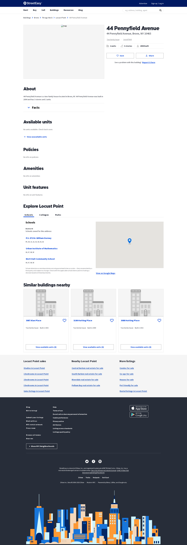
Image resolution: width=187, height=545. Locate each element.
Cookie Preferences (60, 418)
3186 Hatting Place (83, 320)
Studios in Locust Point (34, 368)
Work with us (31, 421)
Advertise (143, 3)
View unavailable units (37, 137)
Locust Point (61, 17)
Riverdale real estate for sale (85, 379)
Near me (29, 438)
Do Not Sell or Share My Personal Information (70, 414)
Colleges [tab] (44, 214)
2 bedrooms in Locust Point (36, 379)
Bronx (36, 17)
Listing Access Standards (62, 428)
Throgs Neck (47, 17)
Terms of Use (58, 411)
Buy (35, 10)
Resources (69, 10)
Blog (80, 10)
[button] (63, 107)
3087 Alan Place (33, 320)
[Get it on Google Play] (139, 415)
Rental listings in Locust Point (133, 391)
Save (122, 55)
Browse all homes (33, 435)
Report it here (148, 62)
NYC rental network (34, 425)
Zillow (80, 477)
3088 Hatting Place (130, 320)
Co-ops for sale (126, 374)
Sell (43, 10)
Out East (105, 477)
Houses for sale (127, 379)
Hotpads (96, 477)
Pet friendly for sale (129, 385)
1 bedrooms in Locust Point (36, 374)
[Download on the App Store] (139, 408)
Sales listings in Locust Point (37, 391)
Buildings (54, 10)
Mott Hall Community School (40, 258)
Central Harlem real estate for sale (87, 368)
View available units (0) (46, 347)
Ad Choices (57, 425)
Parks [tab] (58, 214)
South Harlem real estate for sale (87, 374)
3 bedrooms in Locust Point (36, 385)
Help (54, 407)
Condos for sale (127, 368)
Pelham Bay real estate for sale (86, 385)
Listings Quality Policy (61, 432)
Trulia (88, 477)
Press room (30, 428)
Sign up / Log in (157, 3)
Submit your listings (34, 417)
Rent (25, 10)
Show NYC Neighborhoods (41, 446)
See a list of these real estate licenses (103, 470)
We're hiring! (31, 411)
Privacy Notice (58, 421)
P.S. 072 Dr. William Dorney (38, 238)
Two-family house (113, 39)
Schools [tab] (29, 214)
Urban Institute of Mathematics (41, 248)
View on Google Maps (105, 273)
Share (151, 55)
